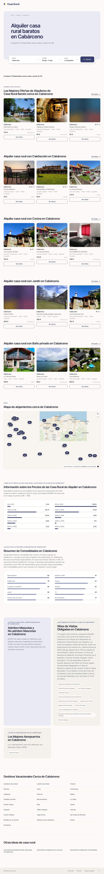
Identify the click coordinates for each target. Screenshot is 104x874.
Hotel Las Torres (42, 376)
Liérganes (7, 794)
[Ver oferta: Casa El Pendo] (19, 297)
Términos (79, 871)
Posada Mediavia (9, 189)
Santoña (6, 789)
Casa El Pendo (8, 314)
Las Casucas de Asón (11, 252)
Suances (40, 794)
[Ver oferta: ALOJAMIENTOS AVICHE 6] (84, 235)
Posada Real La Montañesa (46, 189)
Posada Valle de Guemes (77, 127)
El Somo (72, 784)
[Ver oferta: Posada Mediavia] (19, 173)
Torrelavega (74, 789)
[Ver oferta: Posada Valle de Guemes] (84, 110)
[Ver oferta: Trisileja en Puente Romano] (52, 110)
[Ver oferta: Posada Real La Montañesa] (52, 173)
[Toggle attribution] (98, 466)
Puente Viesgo (8, 804)
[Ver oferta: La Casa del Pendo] (84, 173)
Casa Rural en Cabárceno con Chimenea (83, 850)
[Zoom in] (97, 413)
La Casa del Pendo (75, 189)
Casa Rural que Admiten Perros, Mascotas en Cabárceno (18, 851)
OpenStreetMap (92, 466)
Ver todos (95, 94)
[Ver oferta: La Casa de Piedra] (19, 360)
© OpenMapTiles (77, 466)
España (18, 15)
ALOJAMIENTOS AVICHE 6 (78, 252)
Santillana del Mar (10, 799)
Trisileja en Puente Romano (45, 127)
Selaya (72, 794)
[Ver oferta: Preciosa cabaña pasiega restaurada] (52, 297)
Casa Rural (13, 4)
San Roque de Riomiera (78, 815)
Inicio (12, 15)
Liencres (73, 809)
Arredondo (7, 825)
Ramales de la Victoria (11, 820)
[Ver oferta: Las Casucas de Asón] (19, 235)
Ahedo (72, 820)
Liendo (72, 804)
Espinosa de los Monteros (45, 820)
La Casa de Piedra (10, 376)
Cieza (39, 789)
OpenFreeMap (68, 466)
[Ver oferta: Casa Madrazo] (84, 360)
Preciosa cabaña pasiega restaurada (49, 314)
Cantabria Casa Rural (11, 784)
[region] (52, 440)
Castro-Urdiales (9, 815)
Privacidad (71, 871)
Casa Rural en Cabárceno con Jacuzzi (49, 850)
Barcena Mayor (42, 799)
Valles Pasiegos (42, 809)
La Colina (73, 799)
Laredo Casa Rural (43, 784)
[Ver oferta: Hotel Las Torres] (52, 360)
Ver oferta (19, 137)
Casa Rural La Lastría (11, 127)
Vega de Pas (41, 815)
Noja (38, 804)
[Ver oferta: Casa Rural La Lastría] (19, 110)
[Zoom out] (97, 416)
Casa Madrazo (74, 376)
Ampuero (7, 809)
